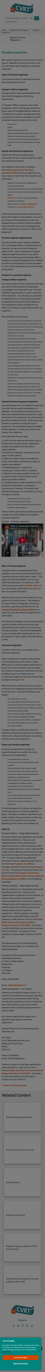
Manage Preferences (20, 1363)
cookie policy (6, 1352)
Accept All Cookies (20, 1357)
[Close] (38, 1340)
